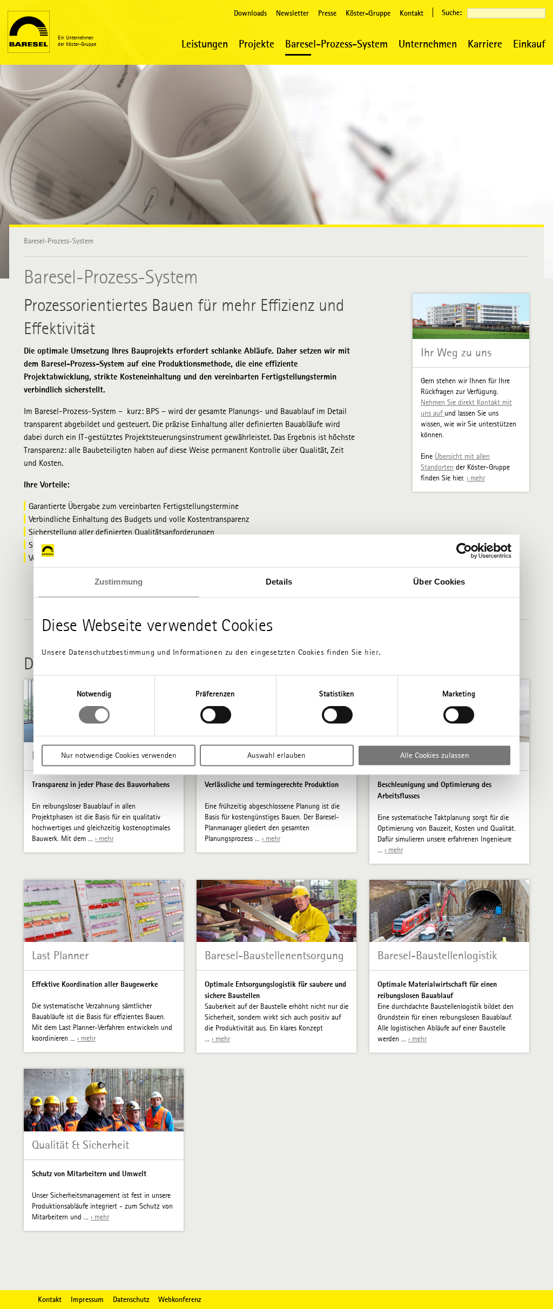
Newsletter (292, 13)
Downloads (250, 13)
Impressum (87, 1299)
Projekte (256, 43)
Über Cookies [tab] (439, 581)
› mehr (476, 478)
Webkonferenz (179, 1299)
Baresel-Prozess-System (336, 43)
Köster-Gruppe (368, 13)
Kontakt (411, 13)
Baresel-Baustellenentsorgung (274, 955)
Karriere (485, 43)
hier (372, 652)
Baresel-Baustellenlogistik (437, 955)
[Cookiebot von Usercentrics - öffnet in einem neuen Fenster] (464, 550)
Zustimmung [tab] (119, 581)
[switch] (215, 715)
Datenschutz (131, 1299)
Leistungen (204, 43)
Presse (327, 13)
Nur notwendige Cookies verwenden (119, 755)
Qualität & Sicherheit (80, 1145)
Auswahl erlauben (276, 755)
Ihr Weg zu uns (456, 352)
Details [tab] (279, 581)
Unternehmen (428, 43)
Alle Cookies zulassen (434, 755)
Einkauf (529, 43)
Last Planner (60, 955)
